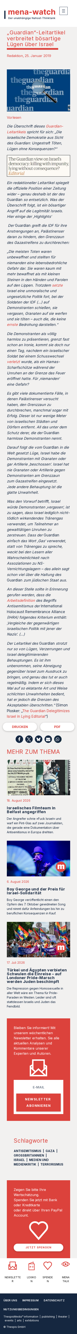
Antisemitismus (27, 1151)
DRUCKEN (20, 727)
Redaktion (15, 56)
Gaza (50, 1151)
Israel (19, 1160)
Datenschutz (54, 1300)
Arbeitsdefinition (21, 600)
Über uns (10, 1300)
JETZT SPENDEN (38, 1247)
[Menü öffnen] (63, 11)
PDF (57, 727)
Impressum (30, 1300)
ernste (12, 324)
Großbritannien (29, 1155)
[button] (19, 739)
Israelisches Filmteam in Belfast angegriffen (31, 810)
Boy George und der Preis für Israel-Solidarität (36, 891)
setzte (57, 285)
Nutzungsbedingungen (21, 1309)
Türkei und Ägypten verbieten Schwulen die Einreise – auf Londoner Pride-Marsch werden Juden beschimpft (37, 976)
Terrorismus (51, 1164)
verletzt (13, 362)
